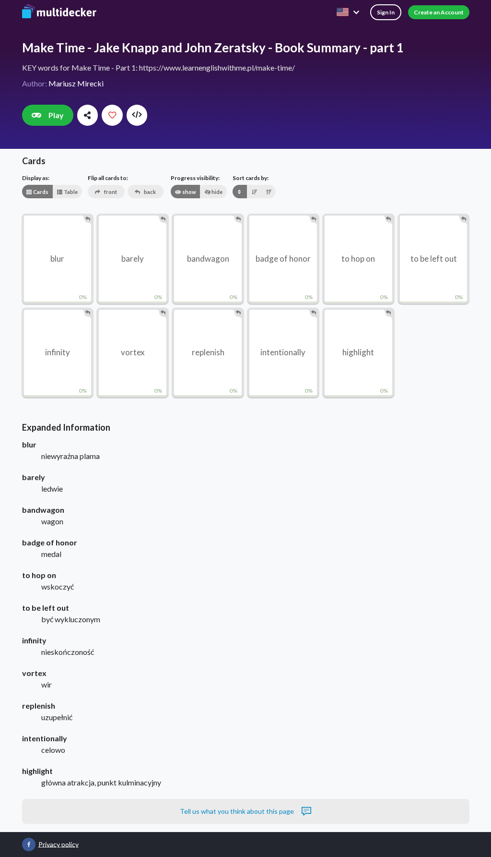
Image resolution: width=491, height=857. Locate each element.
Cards (40, 192)
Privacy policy (58, 844)
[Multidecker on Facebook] (28, 844)
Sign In (386, 12)
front (110, 192)
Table (70, 192)
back (149, 192)
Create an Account (439, 12)
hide (216, 192)
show (188, 192)
